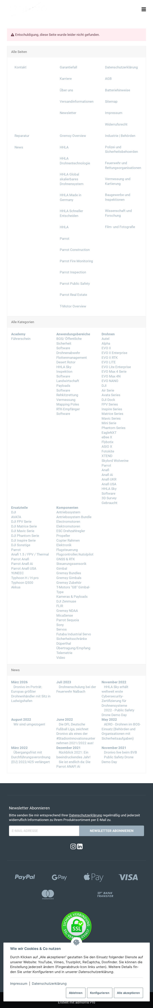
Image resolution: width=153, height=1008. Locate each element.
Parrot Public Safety (75, 284)
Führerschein (20, 339)
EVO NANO (110, 381)
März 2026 (19, 682)
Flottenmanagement (71, 358)
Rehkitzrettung (67, 395)
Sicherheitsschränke (71, 639)
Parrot (106, 465)
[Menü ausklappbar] (144, 9)
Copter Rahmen (68, 540)
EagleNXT (109, 433)
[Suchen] (136, 9)
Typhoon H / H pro (25, 578)
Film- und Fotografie (120, 227)
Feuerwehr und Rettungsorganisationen (123, 165)
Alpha (106, 343)
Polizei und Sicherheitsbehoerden (121, 149)
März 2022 (19, 748)
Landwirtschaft (67, 381)
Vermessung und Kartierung (117, 181)
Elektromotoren (68, 526)
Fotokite (108, 451)
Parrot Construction (75, 250)
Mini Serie (109, 423)
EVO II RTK (110, 358)
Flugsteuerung (67, 550)
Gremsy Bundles (68, 573)
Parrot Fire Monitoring (76, 261)
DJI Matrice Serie (24, 526)
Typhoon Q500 (22, 583)
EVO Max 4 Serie (114, 371)
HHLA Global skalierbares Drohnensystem (71, 179)
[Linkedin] (80, 846)
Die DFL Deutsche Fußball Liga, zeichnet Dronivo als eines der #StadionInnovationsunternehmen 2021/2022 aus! (75, 733)
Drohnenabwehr (68, 353)
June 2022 (64, 719)
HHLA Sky (63, 367)
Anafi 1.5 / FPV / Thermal (30, 554)
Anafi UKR (109, 479)
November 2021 (114, 748)
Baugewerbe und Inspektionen (117, 197)
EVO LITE (109, 362)
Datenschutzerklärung (49, 984)
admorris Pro (85, 1002)
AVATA (16, 517)
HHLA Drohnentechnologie (75, 161)
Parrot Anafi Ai (22, 564)
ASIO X (107, 446)
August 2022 (21, 719)
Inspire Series (112, 409)
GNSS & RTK (65, 559)
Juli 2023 (63, 682)
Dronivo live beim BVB (120, 752)
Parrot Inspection (73, 272)
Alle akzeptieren (128, 992)
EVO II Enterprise (114, 353)
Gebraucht (109, 503)
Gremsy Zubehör (68, 583)
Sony (60, 625)
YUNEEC (17, 573)
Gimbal (61, 568)
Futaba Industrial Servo (73, 634)
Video (60, 658)
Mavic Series (111, 418)
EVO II (106, 348)
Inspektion (64, 371)
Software (63, 348)
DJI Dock (108, 400)
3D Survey (109, 498)
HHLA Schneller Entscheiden (71, 213)
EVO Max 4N (111, 376)
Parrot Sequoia (67, 620)
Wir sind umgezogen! (29, 724)
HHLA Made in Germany (70, 197)
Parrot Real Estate (73, 295)
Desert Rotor (66, 362)
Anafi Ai (107, 475)
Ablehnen (75, 992)
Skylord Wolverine (115, 461)
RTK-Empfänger (68, 409)
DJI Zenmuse (66, 601)
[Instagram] (73, 846)
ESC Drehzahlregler (70, 531)
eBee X (107, 437)
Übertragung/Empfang (73, 648)
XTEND (107, 456)
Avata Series (111, 395)
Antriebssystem (68, 512)
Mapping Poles (67, 404)
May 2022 (109, 719)
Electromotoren (68, 521)
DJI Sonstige (20, 545)
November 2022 (114, 682)
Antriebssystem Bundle (73, 517)
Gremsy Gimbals (68, 578)
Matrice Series (112, 414)
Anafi (105, 470)
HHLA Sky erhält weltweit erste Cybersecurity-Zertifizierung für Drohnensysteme (115, 696)
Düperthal (63, 643)
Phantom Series (114, 428)
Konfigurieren (99, 992)
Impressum (18, 984)
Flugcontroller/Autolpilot (74, 554)
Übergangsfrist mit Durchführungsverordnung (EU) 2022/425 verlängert (30, 757)
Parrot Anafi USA (23, 568)
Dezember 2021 (68, 748)
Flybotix (107, 442)
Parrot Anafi (20, 559)
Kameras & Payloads (72, 597)
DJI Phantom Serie (25, 536)
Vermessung (66, 400)
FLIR (59, 606)
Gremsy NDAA (67, 611)
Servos (61, 629)
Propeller (63, 536)
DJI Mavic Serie (22, 531)
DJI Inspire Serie (23, 540)
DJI (104, 386)
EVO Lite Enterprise (116, 367)
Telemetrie (64, 653)
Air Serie (108, 390)
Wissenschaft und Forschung (118, 213)
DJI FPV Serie (21, 521)
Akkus (16, 587)
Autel (105, 339)
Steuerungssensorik (71, 564)
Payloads (63, 386)
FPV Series (110, 404)
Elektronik (64, 545)
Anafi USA (109, 484)
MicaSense (64, 615)
